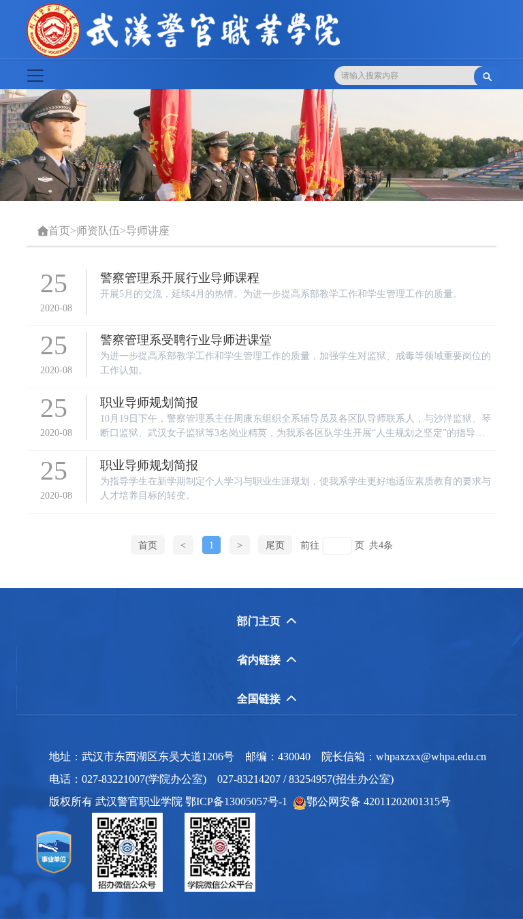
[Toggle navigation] (35, 75)
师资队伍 (98, 230)
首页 (59, 230)
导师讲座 (148, 230)
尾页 (275, 545)
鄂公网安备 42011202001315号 (378, 801)
